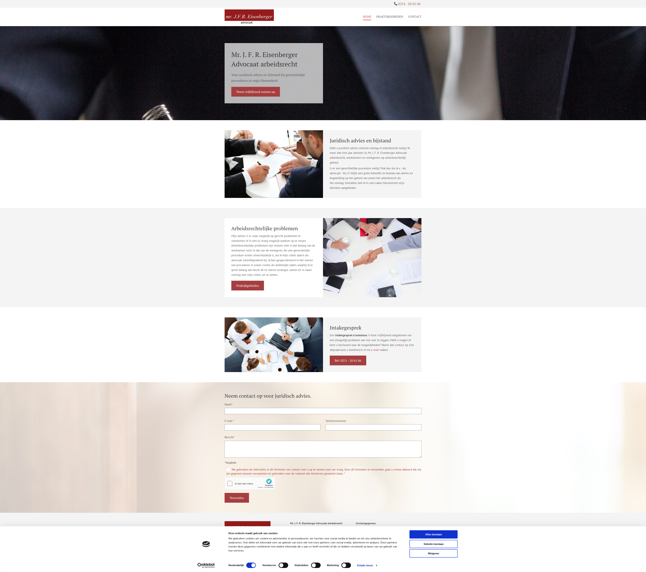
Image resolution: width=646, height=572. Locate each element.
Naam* (228, 404)
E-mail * (229, 421)
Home (367, 17)
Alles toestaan (433, 534)
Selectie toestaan (434, 544)
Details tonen (365, 565)
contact (399, 345)
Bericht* (230, 437)
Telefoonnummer (336, 421)
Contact (414, 17)
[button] (255, 92)
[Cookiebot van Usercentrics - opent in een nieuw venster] (206, 565)
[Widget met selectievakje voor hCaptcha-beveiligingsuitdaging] (250, 483)
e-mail (375, 350)
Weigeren (433, 553)
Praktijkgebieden (389, 17)
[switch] (283, 565)
